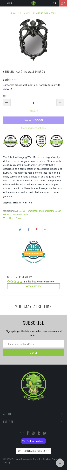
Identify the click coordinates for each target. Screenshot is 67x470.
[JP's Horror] (33, 3)
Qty (5, 96)
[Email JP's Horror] (22, 433)
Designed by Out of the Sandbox (36, 459)
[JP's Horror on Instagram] (33, 433)
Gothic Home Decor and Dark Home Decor (39, 211)
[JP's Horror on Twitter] (44, 433)
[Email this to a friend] (45, 229)
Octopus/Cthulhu (20, 214)
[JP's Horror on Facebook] (27, 433)
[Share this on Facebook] (28, 229)
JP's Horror (15, 459)
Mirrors (7, 214)
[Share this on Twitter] (20, 229)
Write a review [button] (33, 286)
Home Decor (15, 218)
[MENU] (1, 3)
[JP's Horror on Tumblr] (39, 433)
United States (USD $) (31, 451)
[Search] (55, 3)
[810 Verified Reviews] (33, 264)
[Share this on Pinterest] (37, 229)
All (16, 211)
